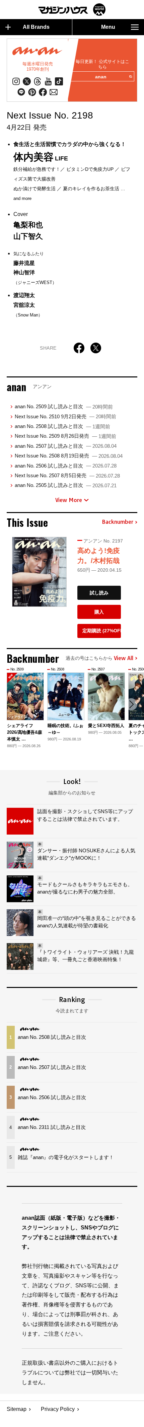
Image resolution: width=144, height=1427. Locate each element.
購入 (99, 612)
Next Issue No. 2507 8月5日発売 (67, 475)
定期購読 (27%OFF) (101, 630)
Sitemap (16, 1409)
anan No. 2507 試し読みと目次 (66, 446)
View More (68, 500)
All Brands (36, 27)
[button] (131, 704)
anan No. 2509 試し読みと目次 (64, 406)
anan (100, 76)
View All (123, 658)
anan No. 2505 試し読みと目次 (66, 485)
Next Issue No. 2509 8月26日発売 (65, 436)
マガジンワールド (72, 9)
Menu (108, 27)
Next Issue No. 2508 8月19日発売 (69, 455)
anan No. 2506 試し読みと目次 (66, 466)
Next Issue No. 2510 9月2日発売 (65, 416)
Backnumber (117, 522)
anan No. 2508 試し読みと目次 (62, 426)
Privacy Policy (58, 1409)
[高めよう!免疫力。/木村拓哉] (39, 572)
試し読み (99, 592)
